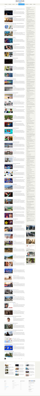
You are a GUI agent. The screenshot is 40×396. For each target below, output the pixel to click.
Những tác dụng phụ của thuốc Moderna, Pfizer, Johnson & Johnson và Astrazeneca (31, 91)
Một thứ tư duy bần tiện (29, 128)
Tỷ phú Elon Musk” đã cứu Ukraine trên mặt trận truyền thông (12, 163)
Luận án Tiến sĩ (6, 274)
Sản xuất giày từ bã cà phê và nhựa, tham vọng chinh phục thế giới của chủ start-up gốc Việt (31, 21)
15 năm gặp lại (28, 8)
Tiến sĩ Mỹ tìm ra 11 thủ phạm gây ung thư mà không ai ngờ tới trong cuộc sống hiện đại (31, 159)
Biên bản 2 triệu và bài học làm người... (31, 70)
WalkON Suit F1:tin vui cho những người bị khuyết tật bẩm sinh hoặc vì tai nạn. (14, 51)
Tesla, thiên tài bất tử (29, 30)
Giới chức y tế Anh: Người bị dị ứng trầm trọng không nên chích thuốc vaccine (30, 221)
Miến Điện (13, 386)
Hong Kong (13, 387)
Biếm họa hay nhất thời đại (29, 164)
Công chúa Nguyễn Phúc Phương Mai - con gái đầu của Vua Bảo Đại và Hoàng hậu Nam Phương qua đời (31, 197)
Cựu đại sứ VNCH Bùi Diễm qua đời (30, 49)
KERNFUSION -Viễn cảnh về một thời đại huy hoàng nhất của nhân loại (13, 121)
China (13, 388)
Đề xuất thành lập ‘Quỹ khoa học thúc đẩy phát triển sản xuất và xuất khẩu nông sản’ (31, 14)
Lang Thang (28, 125)
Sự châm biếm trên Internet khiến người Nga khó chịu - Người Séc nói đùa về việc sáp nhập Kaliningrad (14, 149)
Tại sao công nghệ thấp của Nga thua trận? (9, 295)
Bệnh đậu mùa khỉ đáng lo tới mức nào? (9, 260)
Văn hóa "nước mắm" (7, 114)
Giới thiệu (29, 390)
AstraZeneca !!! (28, 144)
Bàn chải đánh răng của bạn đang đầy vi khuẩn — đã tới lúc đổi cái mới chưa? (14, 23)
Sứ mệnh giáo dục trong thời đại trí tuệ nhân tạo (10, 30)
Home (5, 6)
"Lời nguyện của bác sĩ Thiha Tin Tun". (31, 143)
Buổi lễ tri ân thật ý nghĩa (29, 19)
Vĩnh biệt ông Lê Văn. (29, 50)
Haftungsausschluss (30, 391)
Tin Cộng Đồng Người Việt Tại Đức (15, 384)
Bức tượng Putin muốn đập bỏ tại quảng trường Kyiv (11, 323)
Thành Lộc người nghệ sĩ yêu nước (30, 110)
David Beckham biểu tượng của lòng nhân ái (9, 302)
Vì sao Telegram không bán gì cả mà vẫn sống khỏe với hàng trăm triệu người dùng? (30, 65)
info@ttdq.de (30, 387)
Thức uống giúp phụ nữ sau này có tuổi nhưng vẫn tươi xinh (12, 44)
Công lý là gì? (10, 364)
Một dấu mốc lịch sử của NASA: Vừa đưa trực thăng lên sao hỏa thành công (30, 123)
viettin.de (20, 2)
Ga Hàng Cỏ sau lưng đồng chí (30, 46)
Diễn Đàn (31, 4)
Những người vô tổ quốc (29, 118)
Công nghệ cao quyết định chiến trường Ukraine (10, 184)
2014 (20, 384)
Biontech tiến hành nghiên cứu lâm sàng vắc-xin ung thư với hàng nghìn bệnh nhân (14, 107)
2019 (20, 389)
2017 (20, 387)
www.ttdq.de (30, 384)
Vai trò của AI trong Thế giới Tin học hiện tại (9, 37)
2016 (20, 386)
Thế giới (17, 4)
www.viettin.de (30, 383)
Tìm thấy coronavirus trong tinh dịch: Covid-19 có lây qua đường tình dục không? (31, 99)
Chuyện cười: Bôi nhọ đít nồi (30, 86)
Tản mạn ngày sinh (29, 53)
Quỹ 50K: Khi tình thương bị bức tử (30, 198)
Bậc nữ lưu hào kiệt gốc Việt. (30, 102)
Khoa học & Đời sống (21, 4)
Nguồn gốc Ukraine (29, 7)
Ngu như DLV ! (28, 97)
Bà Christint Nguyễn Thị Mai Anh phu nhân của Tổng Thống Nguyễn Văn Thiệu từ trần (30, 55)
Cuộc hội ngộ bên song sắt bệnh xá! (30, 187)
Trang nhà (6, 4)
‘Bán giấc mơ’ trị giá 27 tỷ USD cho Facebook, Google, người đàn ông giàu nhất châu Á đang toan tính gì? (31, 63)
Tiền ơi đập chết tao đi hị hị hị (30, 92)
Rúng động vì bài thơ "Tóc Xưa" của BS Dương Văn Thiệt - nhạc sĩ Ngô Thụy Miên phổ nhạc (31, 178)
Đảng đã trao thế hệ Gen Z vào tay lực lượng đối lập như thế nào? (11, 370)
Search (34, 4)
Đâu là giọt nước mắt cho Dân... (30, 69)
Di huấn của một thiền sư (29, 169)
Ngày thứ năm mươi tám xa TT (30, 71)
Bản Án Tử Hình (28, 117)
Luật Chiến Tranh (6, 288)
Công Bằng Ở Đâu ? (29, 137)
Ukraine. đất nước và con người (8, 281)
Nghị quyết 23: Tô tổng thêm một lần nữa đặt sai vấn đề (11, 368)
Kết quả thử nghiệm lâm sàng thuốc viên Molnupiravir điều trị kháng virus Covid (31, 68)
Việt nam (13, 4)
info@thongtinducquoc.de (31, 388)
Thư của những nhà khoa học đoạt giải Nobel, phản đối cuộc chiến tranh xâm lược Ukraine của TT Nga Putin (14, 344)
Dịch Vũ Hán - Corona (14, 385)
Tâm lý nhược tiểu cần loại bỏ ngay (30, 171)
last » (21, 358)
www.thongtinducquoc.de (31, 385)
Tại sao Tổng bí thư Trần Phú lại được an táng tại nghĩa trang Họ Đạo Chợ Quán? (31, 191)
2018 (20, 388)
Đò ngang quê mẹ (29, 119)
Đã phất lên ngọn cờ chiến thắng (8, 309)
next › (19, 358)
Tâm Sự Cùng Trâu (29, 183)
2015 (20, 385)
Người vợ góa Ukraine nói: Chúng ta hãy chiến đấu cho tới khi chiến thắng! (13, 330)
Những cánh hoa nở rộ (29, 172)
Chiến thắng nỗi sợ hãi (29, 138)
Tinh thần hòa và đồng (29, 170)
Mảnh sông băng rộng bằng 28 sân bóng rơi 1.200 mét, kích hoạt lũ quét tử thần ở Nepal (30, 238)
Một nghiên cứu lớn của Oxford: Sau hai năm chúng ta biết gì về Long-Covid (13, 177)
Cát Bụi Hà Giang (6, 253)
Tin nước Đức (27, 4)
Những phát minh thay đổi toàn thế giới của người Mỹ (11, 170)
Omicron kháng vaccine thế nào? (30, 31)
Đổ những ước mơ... (29, 168)
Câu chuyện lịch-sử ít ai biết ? (30, 184)
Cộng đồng (9, 4)
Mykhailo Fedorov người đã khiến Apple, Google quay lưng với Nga (12, 316)
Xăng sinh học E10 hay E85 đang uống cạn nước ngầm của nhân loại (12, 16)
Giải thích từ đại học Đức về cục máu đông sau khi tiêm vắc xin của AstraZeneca (30, 146)
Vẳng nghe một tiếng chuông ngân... (30, 120)
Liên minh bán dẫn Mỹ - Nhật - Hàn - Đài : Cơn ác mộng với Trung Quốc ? (13, 191)
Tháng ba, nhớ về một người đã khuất (9, 351)
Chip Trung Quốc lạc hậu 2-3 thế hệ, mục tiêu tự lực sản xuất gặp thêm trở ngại (31, 104)
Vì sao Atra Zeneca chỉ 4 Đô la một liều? (31, 74)
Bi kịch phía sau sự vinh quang (8, 267)
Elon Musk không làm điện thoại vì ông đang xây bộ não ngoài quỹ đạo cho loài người (14, 9)
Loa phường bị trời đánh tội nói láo (9, 156)
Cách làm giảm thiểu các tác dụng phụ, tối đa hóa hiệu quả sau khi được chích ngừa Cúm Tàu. (31, 88)
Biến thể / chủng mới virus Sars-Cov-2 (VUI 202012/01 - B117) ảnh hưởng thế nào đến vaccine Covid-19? (31, 214)
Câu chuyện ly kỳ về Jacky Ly (30, 121)
